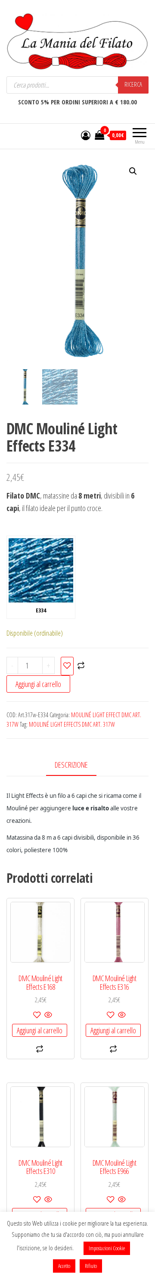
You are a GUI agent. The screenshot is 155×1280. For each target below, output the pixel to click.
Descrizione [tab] (71, 764)
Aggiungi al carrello (38, 684)
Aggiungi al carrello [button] (39, 1030)
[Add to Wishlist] (67, 666)
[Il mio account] (85, 135)
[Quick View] (47, 1015)
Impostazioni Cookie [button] (107, 1248)
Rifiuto (91, 1266)
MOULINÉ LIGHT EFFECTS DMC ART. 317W (72, 724)
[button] (133, 171)
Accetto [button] (64, 1266)
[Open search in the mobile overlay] (77, 85)
